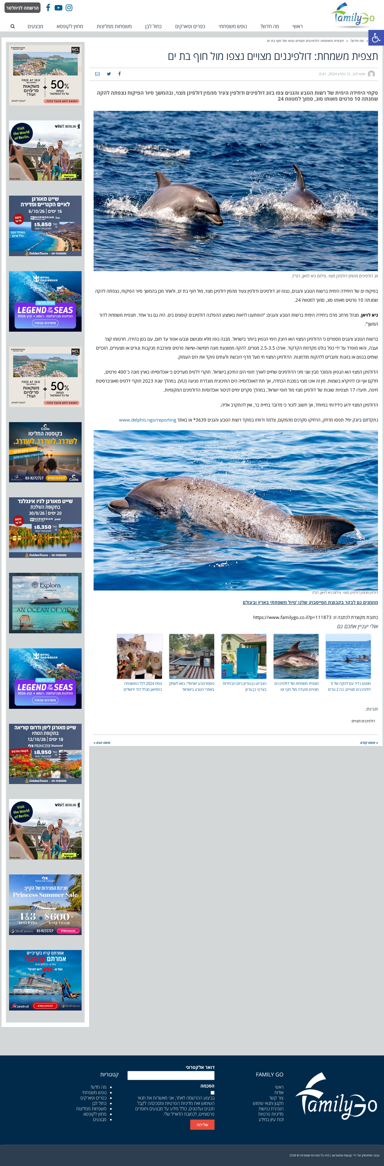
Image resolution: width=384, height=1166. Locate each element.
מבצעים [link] (99, 1119)
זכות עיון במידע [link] (271, 1119)
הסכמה (207, 1086)
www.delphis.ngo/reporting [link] (147, 420)
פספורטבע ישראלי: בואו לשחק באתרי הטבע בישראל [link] (191, 686)
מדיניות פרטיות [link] (271, 1114)
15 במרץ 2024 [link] (339, 73)
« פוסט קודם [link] (369, 742)
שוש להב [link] (358, 73)
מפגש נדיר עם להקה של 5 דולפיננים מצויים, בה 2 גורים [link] (349, 686)
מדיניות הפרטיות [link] (179, 1103)
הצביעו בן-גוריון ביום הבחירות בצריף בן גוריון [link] (244, 686)
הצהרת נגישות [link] (271, 1108)
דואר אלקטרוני (200, 1067)
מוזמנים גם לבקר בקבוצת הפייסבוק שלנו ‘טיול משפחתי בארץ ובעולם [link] (310, 602)
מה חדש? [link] (357, 40)
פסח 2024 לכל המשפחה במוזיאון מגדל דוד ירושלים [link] (143, 686)
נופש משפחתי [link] (94, 1092)
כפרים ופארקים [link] (93, 1098)
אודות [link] (279, 1092)
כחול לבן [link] (99, 1103)
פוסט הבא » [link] (102, 742)
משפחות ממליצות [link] (91, 1108)
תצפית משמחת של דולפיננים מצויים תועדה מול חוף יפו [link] (296, 686)
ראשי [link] (279, 1087)
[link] (376, 38)
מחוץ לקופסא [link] (94, 1114)
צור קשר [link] (276, 1098)
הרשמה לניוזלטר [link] (22, 8)
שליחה (202, 1124)
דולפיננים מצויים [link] (363, 721)
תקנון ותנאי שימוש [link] (268, 1103)
